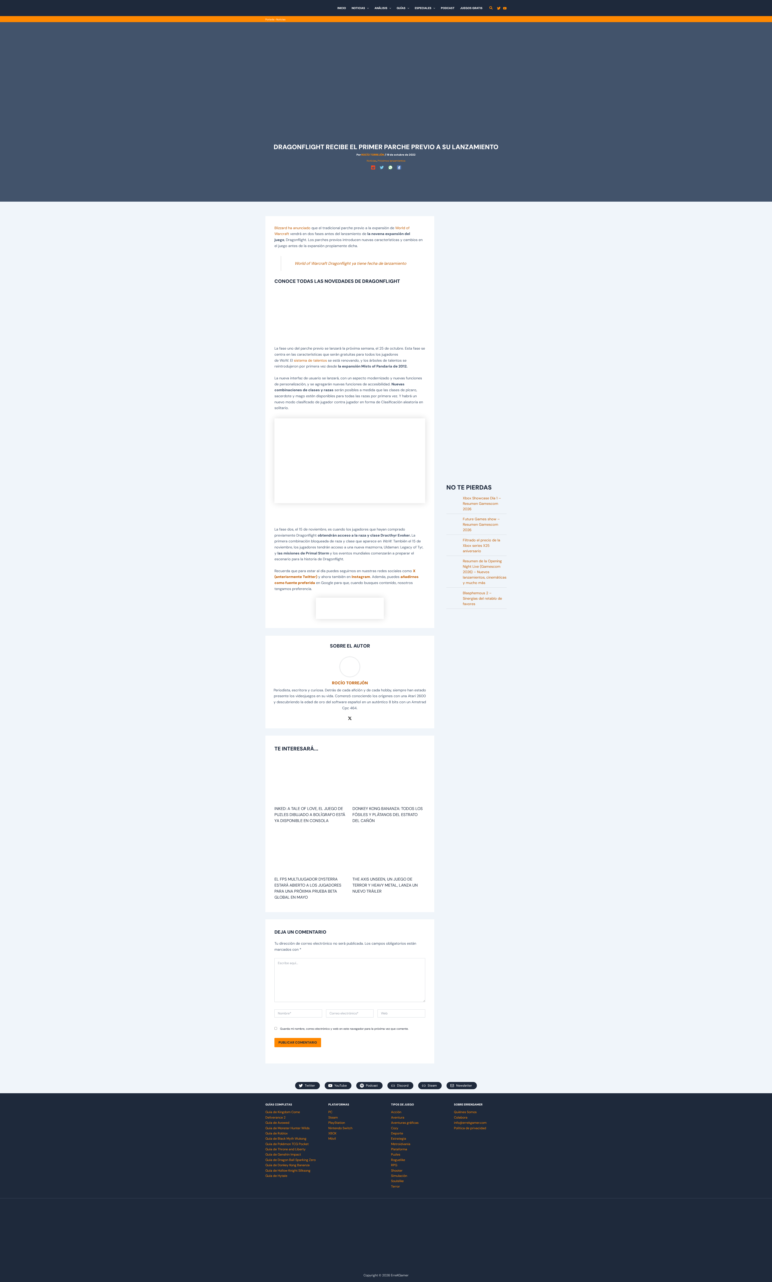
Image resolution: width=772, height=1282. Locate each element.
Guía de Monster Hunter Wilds (287, 1128)
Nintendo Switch (340, 1128)
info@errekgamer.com (470, 1123)
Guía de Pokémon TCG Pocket (287, 1144)
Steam (333, 1117)
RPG (394, 1165)
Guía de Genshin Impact (283, 1154)
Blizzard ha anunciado (292, 228)
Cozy (394, 1128)
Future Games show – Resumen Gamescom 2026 (481, 524)
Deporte (397, 1133)
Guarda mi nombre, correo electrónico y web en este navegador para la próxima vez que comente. (344, 1029)
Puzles (395, 1154)
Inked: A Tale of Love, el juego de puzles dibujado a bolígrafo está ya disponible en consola (309, 814)
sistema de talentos (310, 360)
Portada (269, 19)
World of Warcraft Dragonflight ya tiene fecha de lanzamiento (350, 263)
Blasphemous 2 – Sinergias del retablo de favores (482, 598)
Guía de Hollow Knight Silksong (287, 1170)
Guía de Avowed (277, 1123)
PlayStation (336, 1123)
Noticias (280, 19)
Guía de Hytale (276, 1176)
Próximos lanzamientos (392, 160)
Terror (395, 1186)
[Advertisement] (386, 180)
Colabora (460, 1117)
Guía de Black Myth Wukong (285, 1138)
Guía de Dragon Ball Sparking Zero (290, 1160)
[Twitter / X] (350, 717)
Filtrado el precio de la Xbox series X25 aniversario (481, 545)
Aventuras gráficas (405, 1123)
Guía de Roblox (276, 1133)
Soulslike (397, 1181)
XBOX (332, 1133)
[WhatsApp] (390, 167)
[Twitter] (499, 8)
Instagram (361, 576)
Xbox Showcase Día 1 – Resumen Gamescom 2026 (482, 503)
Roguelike (398, 1160)
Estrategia (398, 1138)
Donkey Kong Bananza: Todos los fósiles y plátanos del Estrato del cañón (387, 814)
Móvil (332, 1138)
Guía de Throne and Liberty (285, 1149)
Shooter (396, 1170)
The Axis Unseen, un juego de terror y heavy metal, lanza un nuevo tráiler (385, 885)
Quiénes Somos (465, 1112)
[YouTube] (505, 8)
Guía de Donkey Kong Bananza (287, 1165)
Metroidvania (400, 1144)
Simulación (399, 1176)
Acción (396, 1112)
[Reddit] (373, 167)
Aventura (397, 1117)
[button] (367, 8)
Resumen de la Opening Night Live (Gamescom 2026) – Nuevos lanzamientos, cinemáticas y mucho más (484, 572)
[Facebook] (399, 167)
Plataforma (399, 1149)
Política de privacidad (470, 1128)
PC (330, 1112)
